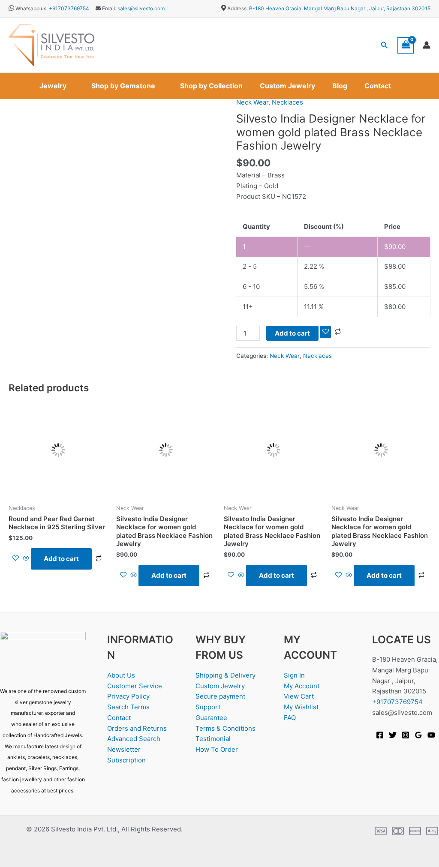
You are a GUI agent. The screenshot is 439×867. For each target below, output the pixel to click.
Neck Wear (252, 102)
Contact (377, 85)
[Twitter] (393, 735)
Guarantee (211, 718)
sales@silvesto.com (141, 8)
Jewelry (52, 85)
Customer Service (134, 686)
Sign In (294, 675)
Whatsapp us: (31, 8)
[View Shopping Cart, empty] (406, 45)
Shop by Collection (211, 85)
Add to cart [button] (61, 559)
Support (207, 707)
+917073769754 (69, 8)
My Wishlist (301, 707)
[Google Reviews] (418, 735)
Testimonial (213, 739)
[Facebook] (380, 735)
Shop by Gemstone (123, 85)
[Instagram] (405, 735)
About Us (121, 675)
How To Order (216, 749)
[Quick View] (26, 559)
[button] (384, 45)
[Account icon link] (426, 45)
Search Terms (128, 707)
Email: (108, 8)
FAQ (290, 718)
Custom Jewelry (287, 85)
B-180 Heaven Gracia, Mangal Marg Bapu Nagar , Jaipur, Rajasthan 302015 (339, 8)
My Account (301, 686)
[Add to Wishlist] (325, 332)
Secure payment (220, 696)
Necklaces (287, 102)
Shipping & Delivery (225, 675)
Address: (237, 8)
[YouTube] (431, 735)
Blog (339, 85)
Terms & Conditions (225, 728)
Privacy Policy (128, 696)
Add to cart (292, 333)
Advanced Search (133, 739)
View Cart (299, 696)
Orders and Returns (137, 728)
